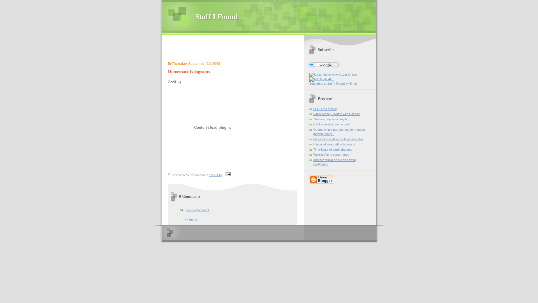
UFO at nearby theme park (331, 124)
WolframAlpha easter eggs (331, 154)
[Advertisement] (234, 49)
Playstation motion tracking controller (338, 139)
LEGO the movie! (325, 109)
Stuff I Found (216, 17)
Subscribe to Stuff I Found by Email (333, 83)
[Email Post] (227, 175)
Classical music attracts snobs (334, 144)
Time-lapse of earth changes (332, 149)
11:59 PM (215, 175)
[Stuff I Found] (333, 74)
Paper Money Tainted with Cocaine (336, 114)
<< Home (191, 219)
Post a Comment (197, 210)
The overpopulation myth (330, 119)
